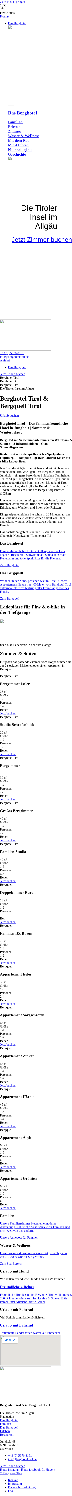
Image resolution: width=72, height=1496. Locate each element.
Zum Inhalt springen (13, 1)
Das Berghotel (22, 112)
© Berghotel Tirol (11, 1473)
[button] (40, 23)
